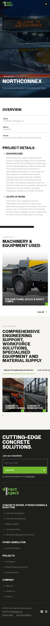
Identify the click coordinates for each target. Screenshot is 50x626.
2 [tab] (4, 416)
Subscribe (9, 470)
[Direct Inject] (7, 3)
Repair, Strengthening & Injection (18, 370)
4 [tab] (8, 416)
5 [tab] (10, 416)
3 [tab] (6, 416)
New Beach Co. (17, 612)
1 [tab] (2, 416)
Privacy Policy (30, 476)
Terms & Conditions (23, 615)
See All (40, 312)
